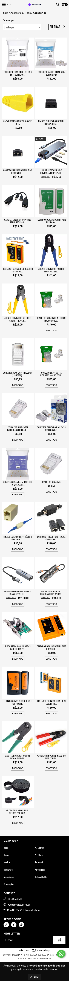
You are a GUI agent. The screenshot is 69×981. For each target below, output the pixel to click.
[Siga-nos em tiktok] (21, 924)
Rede (28, 12)
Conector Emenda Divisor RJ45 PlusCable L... (17, 171)
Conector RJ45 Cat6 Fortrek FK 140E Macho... (18, 73)
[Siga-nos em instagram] (6, 924)
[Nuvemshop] (34, 951)
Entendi (34, 976)
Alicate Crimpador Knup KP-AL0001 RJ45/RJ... (18, 757)
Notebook (38, 862)
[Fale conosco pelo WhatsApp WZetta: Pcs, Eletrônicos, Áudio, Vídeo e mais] (61, 954)
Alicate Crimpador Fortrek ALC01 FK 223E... (51, 270)
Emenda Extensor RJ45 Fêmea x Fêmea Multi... (18, 538)
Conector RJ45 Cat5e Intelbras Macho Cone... (51, 374)
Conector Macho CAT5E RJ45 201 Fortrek (51, 73)
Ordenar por (8, 20)
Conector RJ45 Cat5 (51, 482)
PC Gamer (39, 847)
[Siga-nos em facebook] (13, 924)
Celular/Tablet (41, 877)
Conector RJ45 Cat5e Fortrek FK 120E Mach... (17, 483)
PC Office (38, 855)
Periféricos (39, 869)
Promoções (9, 884)
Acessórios (16, 12)
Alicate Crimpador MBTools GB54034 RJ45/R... (17, 319)
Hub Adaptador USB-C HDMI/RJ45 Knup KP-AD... (51, 171)
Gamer (7, 855)
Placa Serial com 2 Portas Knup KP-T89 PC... (18, 647)
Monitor (7, 862)
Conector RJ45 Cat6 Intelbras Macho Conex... (51, 319)
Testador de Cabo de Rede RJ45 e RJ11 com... (51, 221)
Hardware (8, 869)
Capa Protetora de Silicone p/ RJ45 (17, 122)
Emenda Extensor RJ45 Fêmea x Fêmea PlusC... (51, 538)
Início (5, 12)
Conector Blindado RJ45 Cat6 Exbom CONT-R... (51, 428)
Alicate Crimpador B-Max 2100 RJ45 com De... (51, 757)
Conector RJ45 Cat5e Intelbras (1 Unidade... (17, 428)
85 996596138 (15, 899)
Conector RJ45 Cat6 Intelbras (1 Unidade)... (18, 374)
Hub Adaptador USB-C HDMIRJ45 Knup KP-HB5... (51, 592)
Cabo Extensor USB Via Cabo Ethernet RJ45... (17, 221)
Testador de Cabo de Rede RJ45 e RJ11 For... (51, 647)
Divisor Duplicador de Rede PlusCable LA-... (51, 122)
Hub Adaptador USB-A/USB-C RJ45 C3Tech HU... (17, 592)
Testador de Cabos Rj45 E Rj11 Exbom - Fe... (51, 702)
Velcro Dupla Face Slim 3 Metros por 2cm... (18, 811)
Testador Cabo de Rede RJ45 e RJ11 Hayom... (18, 702)
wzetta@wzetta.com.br (19, 904)
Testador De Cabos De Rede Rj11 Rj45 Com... (18, 270)
